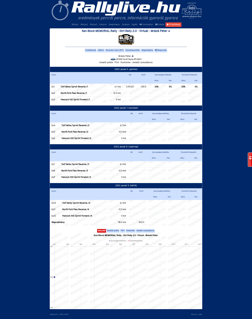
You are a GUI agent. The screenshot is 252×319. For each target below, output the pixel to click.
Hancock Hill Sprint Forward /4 (77, 216)
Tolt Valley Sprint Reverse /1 (74, 87)
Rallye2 (84, 24)
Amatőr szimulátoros (145, 231)
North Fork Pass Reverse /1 (74, 93)
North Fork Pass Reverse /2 (75, 132)
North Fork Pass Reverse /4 (75, 209)
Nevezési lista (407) (115, 50)
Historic (103, 24)
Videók (161, 24)
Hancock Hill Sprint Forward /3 (76, 177)
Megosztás (162, 50)
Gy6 (53, 138)
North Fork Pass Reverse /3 (74, 171)
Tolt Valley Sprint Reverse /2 (75, 125)
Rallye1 (75, 24)
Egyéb (134, 24)
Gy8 (53, 171)
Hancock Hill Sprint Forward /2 (76, 138)
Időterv (101, 50)
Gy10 (53, 203)
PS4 (122, 231)
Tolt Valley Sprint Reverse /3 (75, 164)
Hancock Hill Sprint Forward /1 (75, 99)
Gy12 (53, 216)
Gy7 (53, 164)
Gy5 (53, 132)
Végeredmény (147, 50)
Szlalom (126, 24)
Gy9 (53, 177)
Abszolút (101, 231)
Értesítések (174, 24)
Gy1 (53, 87)
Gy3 (53, 99)
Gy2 (53, 93)
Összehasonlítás (132, 50)
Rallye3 (93, 24)
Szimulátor (147, 24)
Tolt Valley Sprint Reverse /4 (76, 203)
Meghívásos (114, 24)
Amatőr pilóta (113, 231)
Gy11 (53, 209)
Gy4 (53, 125)
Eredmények (90, 50)
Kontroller (130, 231)
